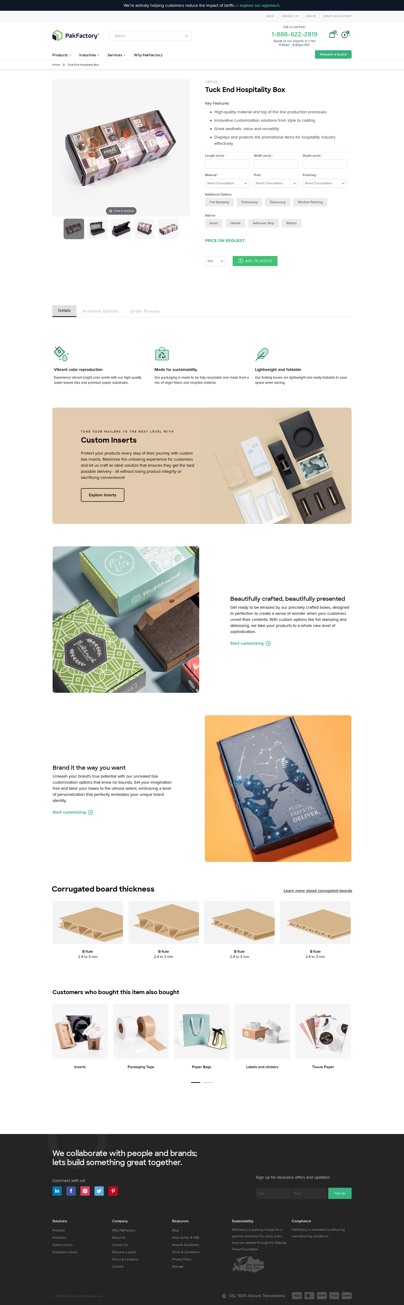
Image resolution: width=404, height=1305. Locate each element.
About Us (119, 1238)
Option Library (62, 1245)
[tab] (64, 310)
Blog (270, 16)
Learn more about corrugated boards (318, 890)
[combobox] (150, 35)
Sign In (311, 16)
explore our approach (259, 5)
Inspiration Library (65, 1252)
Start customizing (247, 643)
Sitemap (177, 1267)
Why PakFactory (123, 1230)
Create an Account (337, 16)
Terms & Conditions (186, 1252)
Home (56, 65)
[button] (195, 1082)
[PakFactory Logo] (75, 35)
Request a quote (124, 1252)
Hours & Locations (125, 1259)
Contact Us (289, 16)
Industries (59, 1238)
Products (58, 1230)
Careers (117, 1267)
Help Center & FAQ (185, 1238)
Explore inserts (102, 495)
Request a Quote (333, 54)
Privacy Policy (181, 1259)
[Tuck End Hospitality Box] (74, 229)
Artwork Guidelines (185, 1245)
